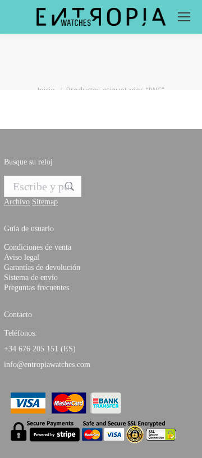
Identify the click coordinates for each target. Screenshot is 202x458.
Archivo (17, 202)
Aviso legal (21, 257)
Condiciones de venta (37, 247)
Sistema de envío (31, 277)
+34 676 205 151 (31, 349)
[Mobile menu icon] (184, 17)
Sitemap (45, 202)
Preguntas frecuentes (36, 287)
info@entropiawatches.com (47, 364)
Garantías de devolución (42, 267)
